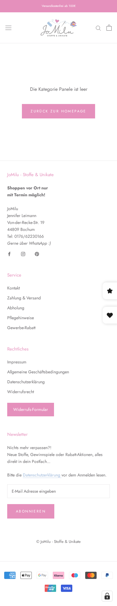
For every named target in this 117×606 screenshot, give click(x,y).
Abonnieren (31, 511)
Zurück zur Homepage (58, 111)
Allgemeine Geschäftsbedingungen (38, 372)
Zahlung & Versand (24, 298)
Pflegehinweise (20, 318)
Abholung (15, 308)
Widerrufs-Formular (30, 409)
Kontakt (13, 288)
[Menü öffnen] (8, 27)
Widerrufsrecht (20, 392)
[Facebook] (9, 253)
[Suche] (98, 27)
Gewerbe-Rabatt (21, 328)
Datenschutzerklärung (26, 382)
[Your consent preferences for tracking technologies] (107, 596)
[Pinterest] (37, 253)
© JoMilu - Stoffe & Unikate (58, 541)
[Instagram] (23, 253)
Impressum (16, 362)
